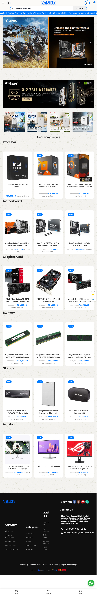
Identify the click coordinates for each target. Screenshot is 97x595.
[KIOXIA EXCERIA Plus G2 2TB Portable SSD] (79, 394)
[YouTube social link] (83, 502)
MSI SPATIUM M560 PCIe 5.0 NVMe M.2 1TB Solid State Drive (17, 413)
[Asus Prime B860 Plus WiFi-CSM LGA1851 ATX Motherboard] (79, 226)
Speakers (29, 549)
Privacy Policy (10, 541)
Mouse (28, 541)
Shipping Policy (11, 549)
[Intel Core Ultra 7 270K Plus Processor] (17, 167)
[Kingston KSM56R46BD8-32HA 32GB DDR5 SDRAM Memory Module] (48, 338)
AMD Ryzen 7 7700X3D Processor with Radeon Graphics (48, 186)
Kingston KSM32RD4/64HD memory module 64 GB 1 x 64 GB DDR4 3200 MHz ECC (79, 357)
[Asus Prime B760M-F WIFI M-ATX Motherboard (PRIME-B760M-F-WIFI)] (48, 226)
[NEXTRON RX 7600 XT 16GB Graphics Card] (48, 282)
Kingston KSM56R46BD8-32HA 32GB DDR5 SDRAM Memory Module (48, 357)
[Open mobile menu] (3, 3)
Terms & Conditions (9, 536)
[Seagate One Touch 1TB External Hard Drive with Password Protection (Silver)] (48, 394)
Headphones (31, 545)
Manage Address (46, 542)
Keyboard (29, 537)
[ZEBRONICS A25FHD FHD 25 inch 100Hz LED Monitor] (17, 449)
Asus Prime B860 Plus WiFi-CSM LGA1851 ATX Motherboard (79, 245)
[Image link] (9, 502)
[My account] (87, 3)
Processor (30, 533)
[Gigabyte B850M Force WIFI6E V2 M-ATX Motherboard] (17, 226)
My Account (46, 530)
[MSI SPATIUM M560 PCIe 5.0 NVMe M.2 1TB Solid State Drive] (17, 394)
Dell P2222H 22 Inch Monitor (48, 466)
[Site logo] (48, 3)
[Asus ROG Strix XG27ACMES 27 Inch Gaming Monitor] (79, 449)
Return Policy (10, 545)
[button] (48, 42)
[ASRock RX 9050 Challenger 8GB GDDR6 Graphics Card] (79, 282)
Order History (45, 536)
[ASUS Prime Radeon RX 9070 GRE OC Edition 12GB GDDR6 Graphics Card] (17, 282)
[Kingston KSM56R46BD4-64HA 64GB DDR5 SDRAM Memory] (17, 338)
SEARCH (79, 8)
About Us (9, 531)
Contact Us (46, 524)
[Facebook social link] (74, 502)
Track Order (45, 548)
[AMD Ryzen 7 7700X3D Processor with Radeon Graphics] (48, 167)
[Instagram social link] (78, 502)
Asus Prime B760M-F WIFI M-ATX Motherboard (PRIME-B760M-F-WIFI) (48, 245)
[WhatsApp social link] (87, 502)
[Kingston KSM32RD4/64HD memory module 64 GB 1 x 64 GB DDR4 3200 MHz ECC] (79, 338)
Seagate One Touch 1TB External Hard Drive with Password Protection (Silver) (48, 413)
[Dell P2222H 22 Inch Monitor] (48, 449)
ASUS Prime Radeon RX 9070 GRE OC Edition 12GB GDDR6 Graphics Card (17, 301)
